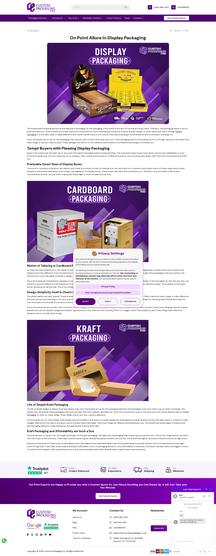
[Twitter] (32, 534)
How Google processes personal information (108, 292)
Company (137, 18)
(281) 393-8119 (119, 522)
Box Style (73, 18)
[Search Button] (126, 7)
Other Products (114, 18)
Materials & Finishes (92, 18)
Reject (108, 302)
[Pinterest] (46, 534)
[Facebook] (28, 534)
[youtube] (50, 534)
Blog (75, 522)
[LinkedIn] (41, 534)
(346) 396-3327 (161, 7)
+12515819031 (183, 7)
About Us (77, 517)
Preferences (130, 302)
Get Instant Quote (176, 18)
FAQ (74, 527)
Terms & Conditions (82, 538)
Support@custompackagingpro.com (130, 533)
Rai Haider (34, 30)
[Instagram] (37, 534)
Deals (127, 18)
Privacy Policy (79, 533)
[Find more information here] (192, 520)
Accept (85, 302)
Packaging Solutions (37, 18)
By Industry (57, 18)
